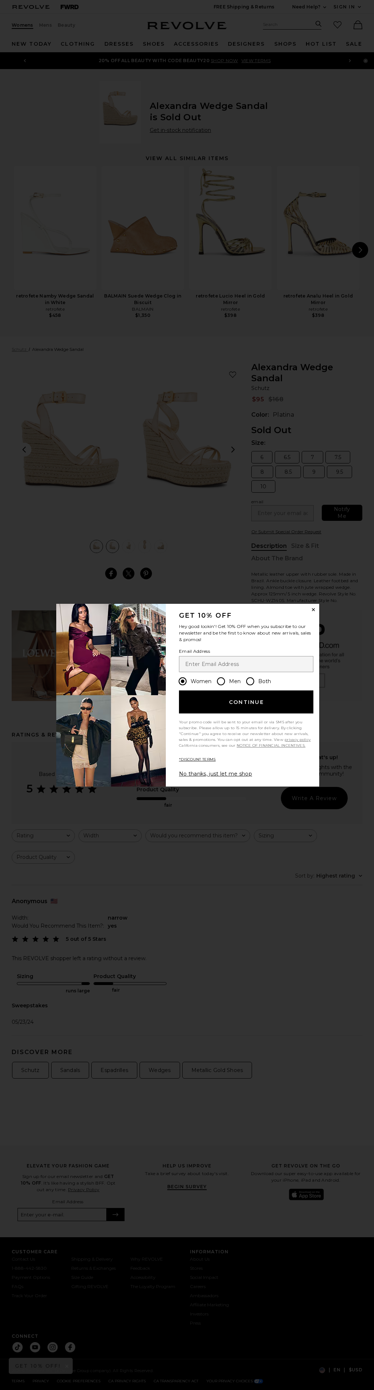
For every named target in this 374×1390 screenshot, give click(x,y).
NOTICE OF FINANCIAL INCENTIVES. (271, 745)
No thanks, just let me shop (215, 773)
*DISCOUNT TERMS (197, 759)
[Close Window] (313, 610)
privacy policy (297, 739)
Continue (246, 702)
